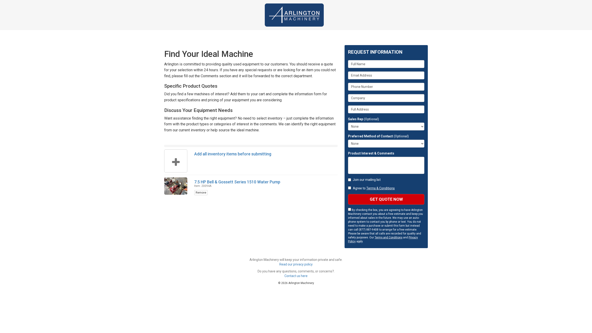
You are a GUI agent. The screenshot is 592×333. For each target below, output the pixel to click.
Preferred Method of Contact (378, 136)
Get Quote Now (386, 199)
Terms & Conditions (380, 188)
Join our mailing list (367, 180)
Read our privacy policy (296, 264)
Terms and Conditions (388, 237)
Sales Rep (363, 119)
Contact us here (296, 276)
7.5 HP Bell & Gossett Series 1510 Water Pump (237, 181)
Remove (201, 192)
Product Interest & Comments (371, 153)
